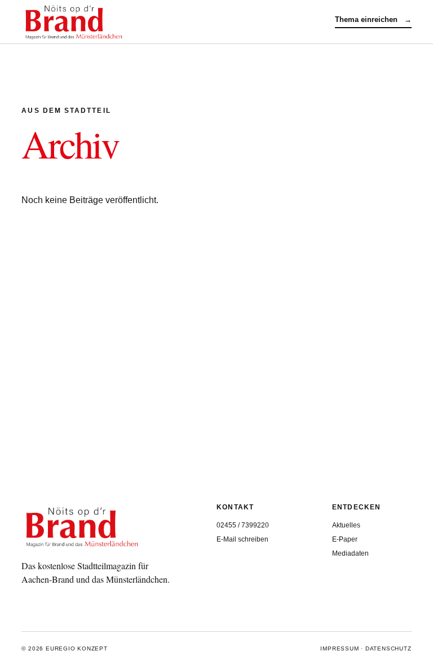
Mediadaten (350, 553)
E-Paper (344, 539)
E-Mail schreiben (242, 539)
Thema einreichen (373, 19)
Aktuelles (346, 525)
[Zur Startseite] (177, 22)
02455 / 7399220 (242, 525)
